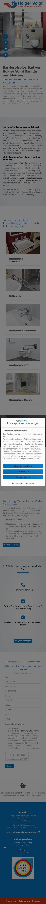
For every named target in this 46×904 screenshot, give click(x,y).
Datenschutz (17, 483)
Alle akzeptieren (23, 477)
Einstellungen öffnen (23, 466)
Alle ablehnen (23, 471)
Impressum (29, 483)
